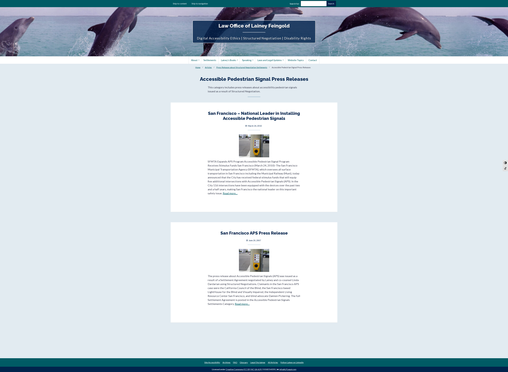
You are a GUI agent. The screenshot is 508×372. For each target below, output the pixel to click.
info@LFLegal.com (287, 369)
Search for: (295, 3)
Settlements (209, 60)
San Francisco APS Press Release (254, 233)
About (194, 60)
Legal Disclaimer (257, 362)
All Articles (273, 362)
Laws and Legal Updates (269, 60)
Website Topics (296, 60)
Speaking (246, 60)
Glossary (244, 362)
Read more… (230, 193)
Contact (313, 60)
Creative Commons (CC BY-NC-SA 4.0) (243, 369)
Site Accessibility (212, 362)
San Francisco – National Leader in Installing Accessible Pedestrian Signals (254, 116)
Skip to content (180, 3)
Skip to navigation (200, 3)
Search (331, 3)
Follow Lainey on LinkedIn (292, 362)
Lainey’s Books (228, 60)
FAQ (235, 362)
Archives (226, 362)
